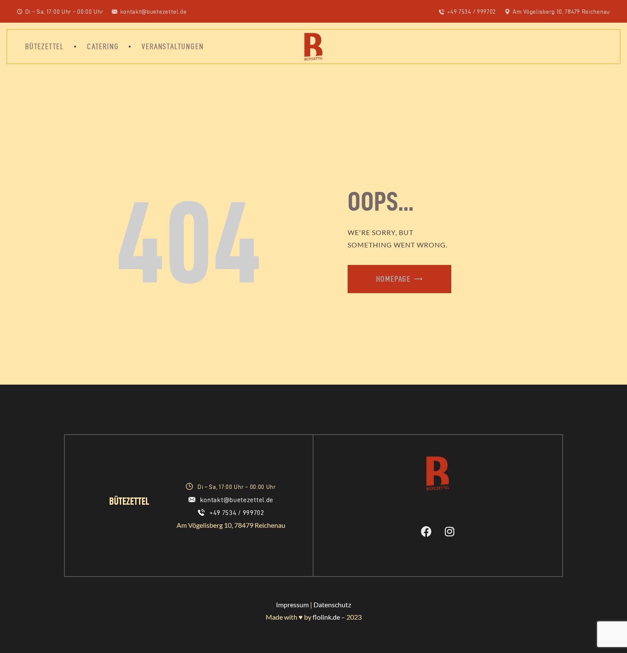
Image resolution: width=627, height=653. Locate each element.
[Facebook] (426, 531)
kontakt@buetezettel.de (236, 499)
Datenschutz (332, 604)
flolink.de (326, 617)
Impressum (292, 604)
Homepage (393, 279)
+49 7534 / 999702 (236, 512)
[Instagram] (449, 531)
